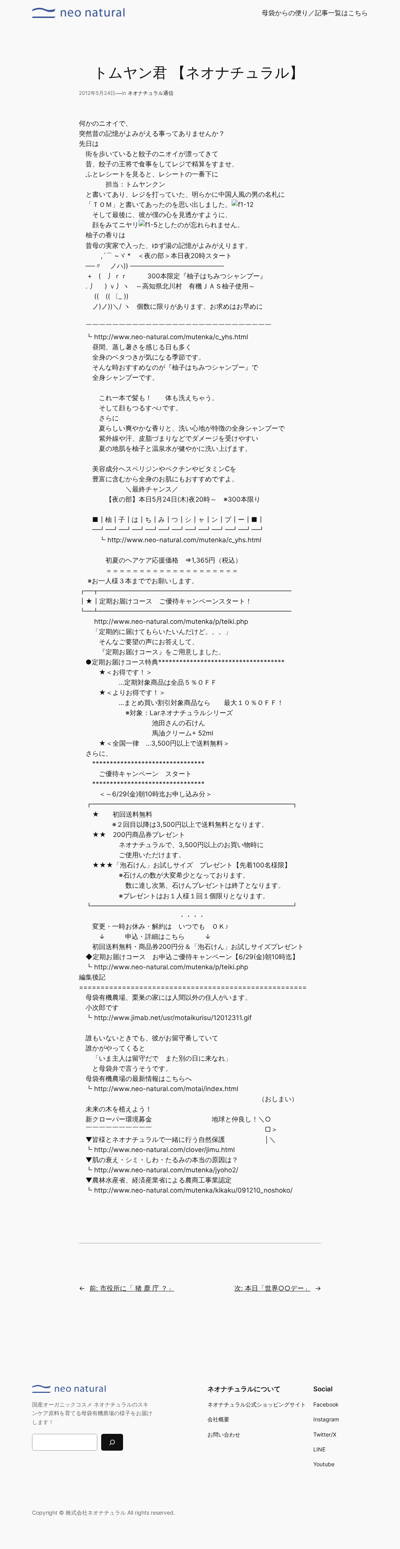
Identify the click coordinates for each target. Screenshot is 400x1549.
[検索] (112, 1442)
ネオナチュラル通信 (150, 93)
